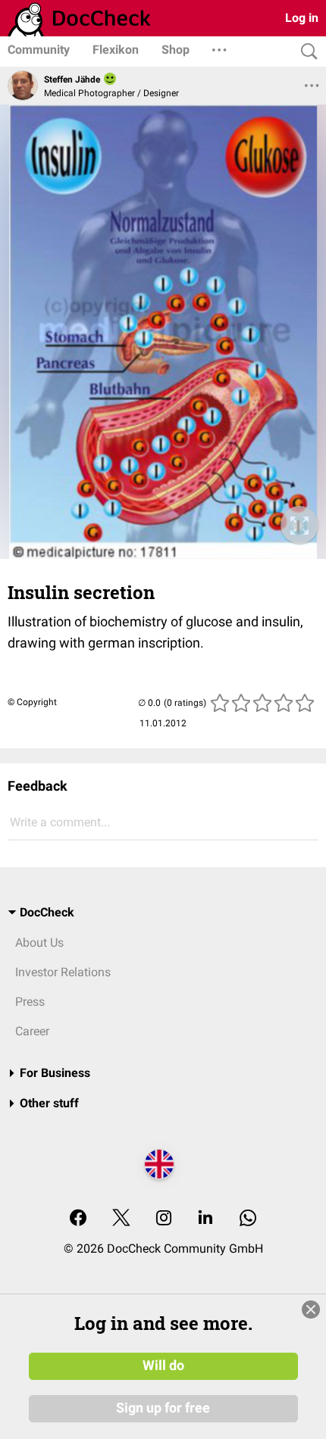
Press (30, 1001)
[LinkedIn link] (205, 1219)
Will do (163, 1365)
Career (32, 1031)
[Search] (305, 52)
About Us (39, 942)
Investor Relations (63, 972)
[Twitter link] (121, 1219)
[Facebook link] (78, 1219)
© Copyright (32, 702)
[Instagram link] (163, 1219)
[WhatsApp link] (248, 1219)
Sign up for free (163, 1408)
